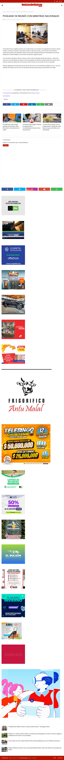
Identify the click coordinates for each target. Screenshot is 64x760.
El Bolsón (8, 11)
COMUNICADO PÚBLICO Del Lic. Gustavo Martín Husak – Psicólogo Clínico (29, 726)
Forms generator (7, 93)
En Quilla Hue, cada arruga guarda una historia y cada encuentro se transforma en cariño (11, 127)
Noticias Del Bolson (8, 19)
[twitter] (57, 1)
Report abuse (35, 93)
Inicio (4, 11)
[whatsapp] (56, 189)
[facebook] (54, 1)
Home (54, 757)
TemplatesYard (15, 758)
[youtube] (44, 189)
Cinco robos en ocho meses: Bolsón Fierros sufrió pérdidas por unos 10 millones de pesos (34, 741)
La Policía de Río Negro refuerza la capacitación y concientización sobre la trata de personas (32, 127)
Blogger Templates (32, 758)
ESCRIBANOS (6, 96)
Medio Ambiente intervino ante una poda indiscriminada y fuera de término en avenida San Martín (34, 748)
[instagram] (59, 1)
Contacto (60, 757)
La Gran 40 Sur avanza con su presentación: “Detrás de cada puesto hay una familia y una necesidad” (52, 127)
